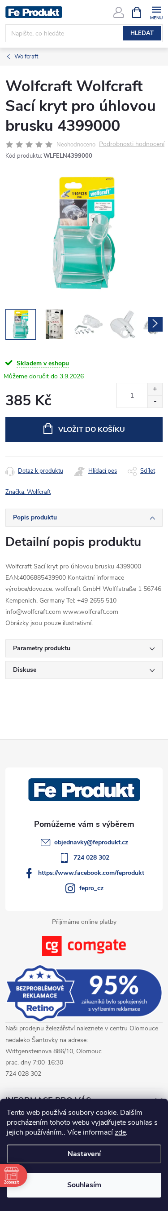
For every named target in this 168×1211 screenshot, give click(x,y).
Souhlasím (84, 1185)
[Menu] (156, 12)
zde (120, 1132)
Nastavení (84, 1154)
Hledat (142, 33)
